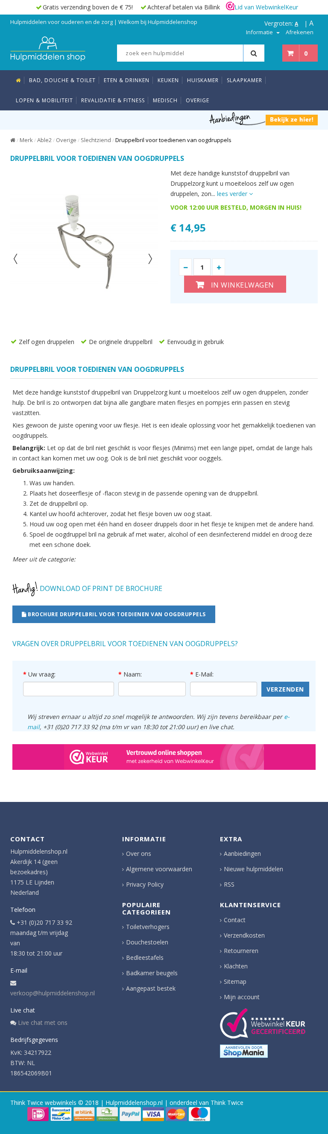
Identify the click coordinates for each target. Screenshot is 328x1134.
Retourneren (241, 951)
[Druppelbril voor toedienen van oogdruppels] (84, 242)
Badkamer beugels (152, 973)
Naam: (132, 674)
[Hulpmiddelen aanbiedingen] (263, 118)
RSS (229, 884)
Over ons (138, 853)
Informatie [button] (260, 32)
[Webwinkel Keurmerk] (164, 757)
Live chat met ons (42, 1022)
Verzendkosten (244, 935)
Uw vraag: (42, 674)
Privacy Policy (145, 884)
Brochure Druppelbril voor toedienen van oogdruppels (116, 614)
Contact (235, 920)
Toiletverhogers (148, 927)
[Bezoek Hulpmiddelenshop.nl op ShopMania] (244, 1051)
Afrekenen (299, 32)
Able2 (44, 140)
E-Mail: (204, 674)
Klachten (236, 966)
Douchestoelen (147, 942)
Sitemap (235, 981)
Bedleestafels (145, 957)
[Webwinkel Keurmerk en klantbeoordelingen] (262, 1023)
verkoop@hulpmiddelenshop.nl (52, 993)
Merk (26, 140)
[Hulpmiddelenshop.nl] (47, 48)
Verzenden (285, 689)
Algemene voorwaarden (159, 869)
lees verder (233, 194)
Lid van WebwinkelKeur (266, 7)
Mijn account (242, 997)
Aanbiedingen (242, 853)
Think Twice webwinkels (43, 1102)
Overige (66, 140)
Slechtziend (96, 140)
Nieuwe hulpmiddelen (253, 869)
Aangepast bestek (151, 988)
